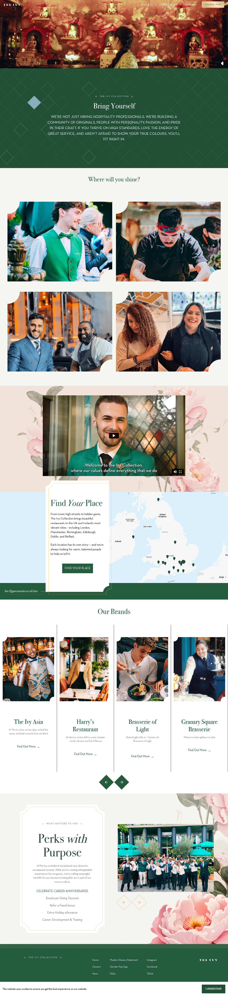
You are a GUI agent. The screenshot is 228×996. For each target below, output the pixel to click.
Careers (96, 967)
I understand (214, 989)
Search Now (213, 5)
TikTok (150, 974)
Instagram (152, 960)
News (95, 974)
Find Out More (28, 746)
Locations (190, 5)
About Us (147, 5)
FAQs (113, 974)
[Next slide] (121, 782)
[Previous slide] (106, 782)
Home (95, 960)
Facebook (152, 967)
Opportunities (168, 5)
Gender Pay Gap (119, 967)
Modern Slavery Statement (124, 960)
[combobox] (62, 59)
